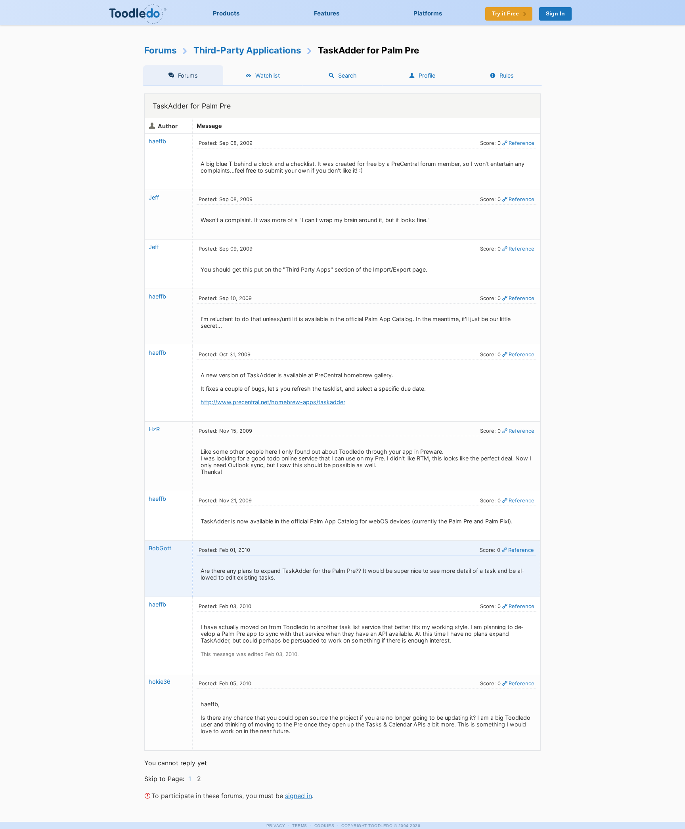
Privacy (275, 825)
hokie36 (159, 681)
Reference (521, 143)
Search (347, 75)
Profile (427, 75)
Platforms (427, 13)
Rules (506, 75)
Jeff (154, 197)
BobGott (160, 548)
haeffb (157, 141)
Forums (160, 50)
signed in (298, 796)
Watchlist (267, 75)
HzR (154, 429)
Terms (299, 825)
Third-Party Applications (247, 50)
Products (226, 13)
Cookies (324, 825)
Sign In (555, 14)
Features (327, 13)
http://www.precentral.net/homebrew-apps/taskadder (273, 402)
